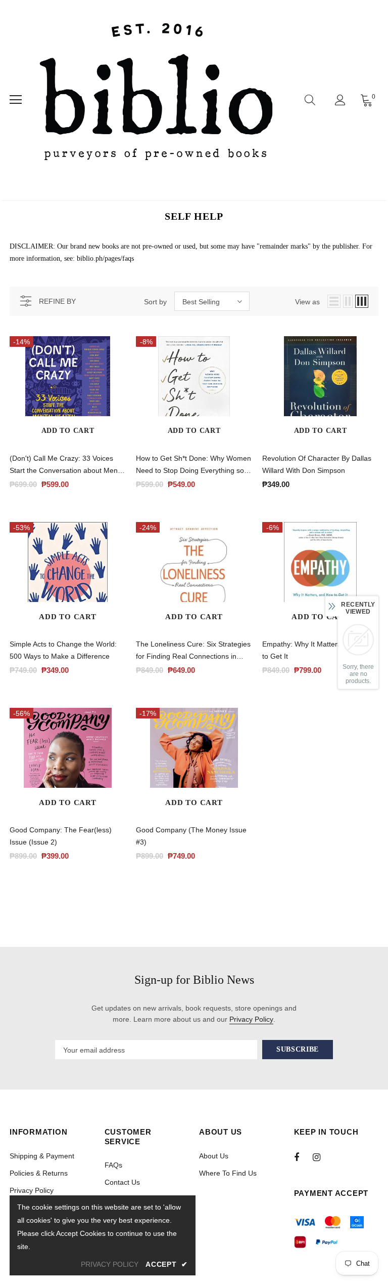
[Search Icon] (310, 99)
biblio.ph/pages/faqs (105, 258)
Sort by (155, 302)
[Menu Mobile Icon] (16, 100)
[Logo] (156, 100)
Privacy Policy (251, 1019)
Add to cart (67, 430)
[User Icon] (340, 100)
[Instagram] (322, 1157)
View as (307, 302)
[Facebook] (303, 1157)
